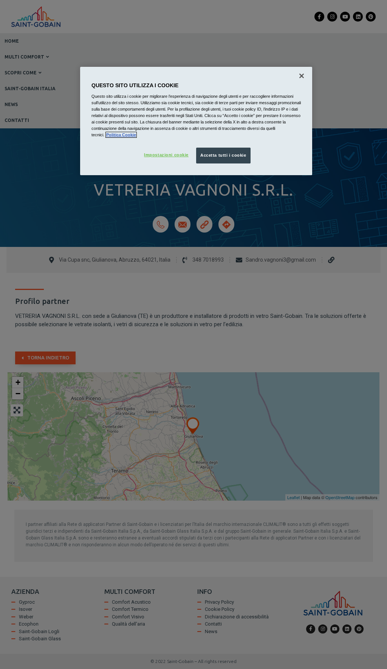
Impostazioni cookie (166, 155)
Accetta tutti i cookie (223, 155)
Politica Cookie (121, 135)
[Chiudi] (301, 76)
